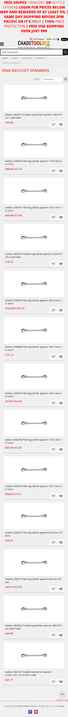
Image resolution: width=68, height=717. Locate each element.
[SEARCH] (65, 52)
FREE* (36, 21)
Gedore (14, 58)
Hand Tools (27, 58)
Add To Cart (53, 124)
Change (40, 39)
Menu (64, 39)
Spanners (40, 58)
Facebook (30, 712)
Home (5, 58)
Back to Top (62, 700)
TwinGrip (36, 2)
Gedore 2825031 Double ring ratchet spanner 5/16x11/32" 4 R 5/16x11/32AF (28, 673)
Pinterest (36, 712)
